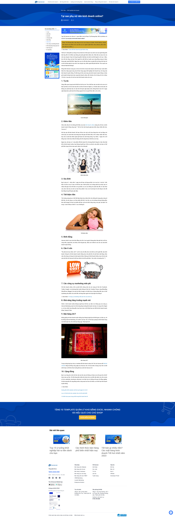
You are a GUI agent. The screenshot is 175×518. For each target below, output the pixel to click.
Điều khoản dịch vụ (79, 515)
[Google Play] (59, 484)
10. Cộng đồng (48, 49)
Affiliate (112, 473)
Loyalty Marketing (79, 480)
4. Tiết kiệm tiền (49, 37)
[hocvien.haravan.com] (39, 2)
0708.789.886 (96, 498)
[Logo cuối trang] (53, 465)
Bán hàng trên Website (80, 467)
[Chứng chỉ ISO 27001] (55, 501)
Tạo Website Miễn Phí (134, 1)
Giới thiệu (94, 467)
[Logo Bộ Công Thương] (121, 515)
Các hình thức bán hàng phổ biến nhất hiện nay (87, 449)
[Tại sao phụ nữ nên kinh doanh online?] (61, 439)
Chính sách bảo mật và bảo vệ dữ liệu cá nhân (60, 515)
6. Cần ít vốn (48, 41)
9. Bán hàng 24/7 (49, 47)
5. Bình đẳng (48, 39)
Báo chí (112, 469)
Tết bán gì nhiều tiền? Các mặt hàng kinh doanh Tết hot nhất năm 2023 (113, 452)
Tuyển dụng (95, 475)
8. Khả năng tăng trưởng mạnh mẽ (52, 45)
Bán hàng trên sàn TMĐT (81, 475)
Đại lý (111, 471)
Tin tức (94, 471)
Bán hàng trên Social (80, 469)
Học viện (94, 469)
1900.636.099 (54, 472)
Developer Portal (114, 475)
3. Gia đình (48, 35)
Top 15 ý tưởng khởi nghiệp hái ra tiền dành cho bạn (61, 450)
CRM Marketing (78, 478)
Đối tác (112, 467)
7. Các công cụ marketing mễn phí (52, 43)
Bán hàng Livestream (80, 471)
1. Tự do (47, 32)
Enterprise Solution (79, 482)
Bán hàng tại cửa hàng (80, 473)
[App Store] (52, 484)
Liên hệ (94, 473)
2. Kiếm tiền (48, 33)
